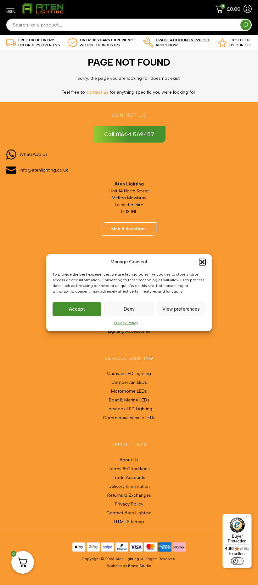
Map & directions (129, 228)
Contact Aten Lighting (129, 513)
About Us (129, 460)
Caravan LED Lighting (129, 373)
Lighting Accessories (129, 331)
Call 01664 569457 (129, 134)
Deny (129, 309)
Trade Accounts (129, 477)
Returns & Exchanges (129, 495)
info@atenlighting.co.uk (44, 170)
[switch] (237, 561)
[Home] (42, 13)
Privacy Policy (126, 323)
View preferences (181, 309)
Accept (77, 309)
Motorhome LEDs (129, 391)
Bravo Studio (139, 566)
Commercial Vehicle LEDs (129, 417)
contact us (97, 92)
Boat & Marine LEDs (129, 400)
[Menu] (248, 518)
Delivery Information (129, 486)
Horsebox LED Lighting (129, 409)
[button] (202, 262)
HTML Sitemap (129, 521)
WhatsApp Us (34, 154)
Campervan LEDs (129, 382)
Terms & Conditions (129, 468)
